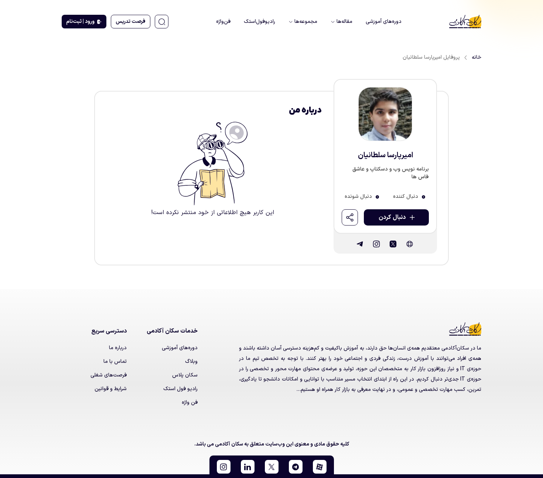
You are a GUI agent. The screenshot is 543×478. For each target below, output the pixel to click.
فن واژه (190, 402)
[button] (320, 467)
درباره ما (118, 348)
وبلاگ (191, 361)
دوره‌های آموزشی (180, 348)
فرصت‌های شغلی (108, 375)
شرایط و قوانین (111, 389)
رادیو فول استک (180, 389)
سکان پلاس (185, 375)
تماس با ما (115, 361)
